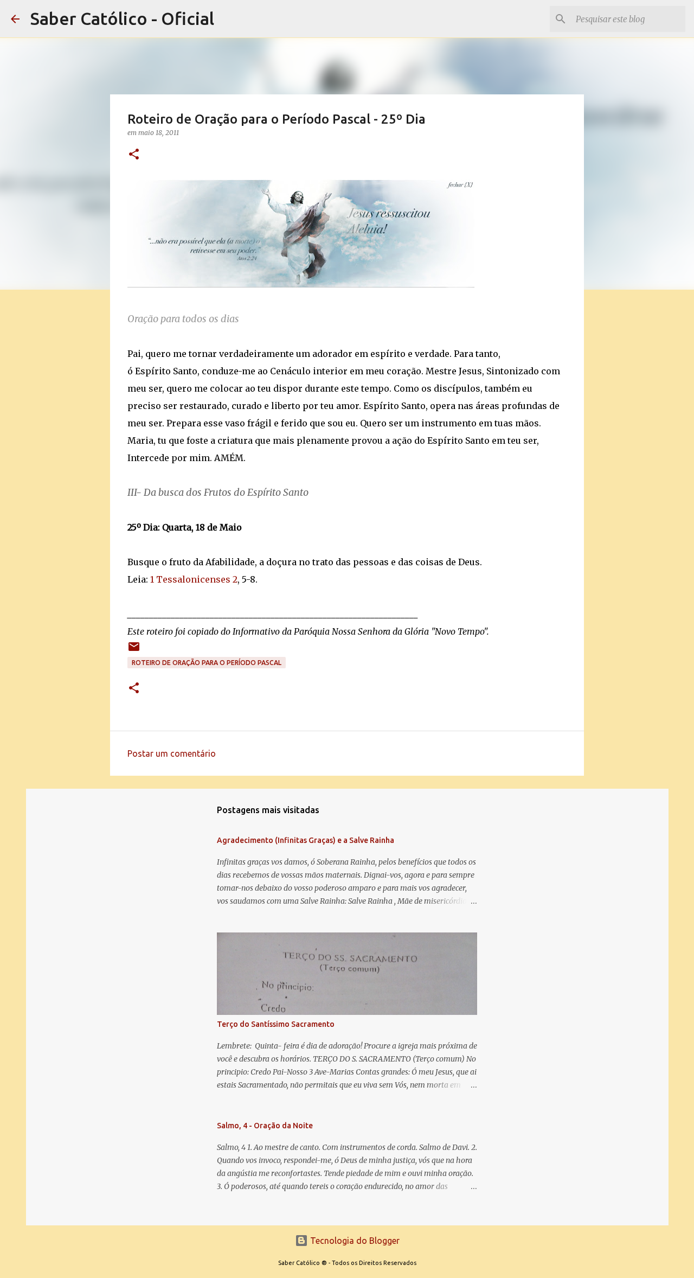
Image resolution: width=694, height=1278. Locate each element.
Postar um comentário (171, 753)
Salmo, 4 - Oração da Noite (265, 1125)
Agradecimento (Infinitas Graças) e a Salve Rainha (305, 840)
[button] (133, 155)
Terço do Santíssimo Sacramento (276, 1024)
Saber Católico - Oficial (122, 18)
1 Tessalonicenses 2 (193, 579)
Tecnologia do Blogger (354, 1240)
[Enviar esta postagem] (133, 650)
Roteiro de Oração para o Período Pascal (206, 662)
